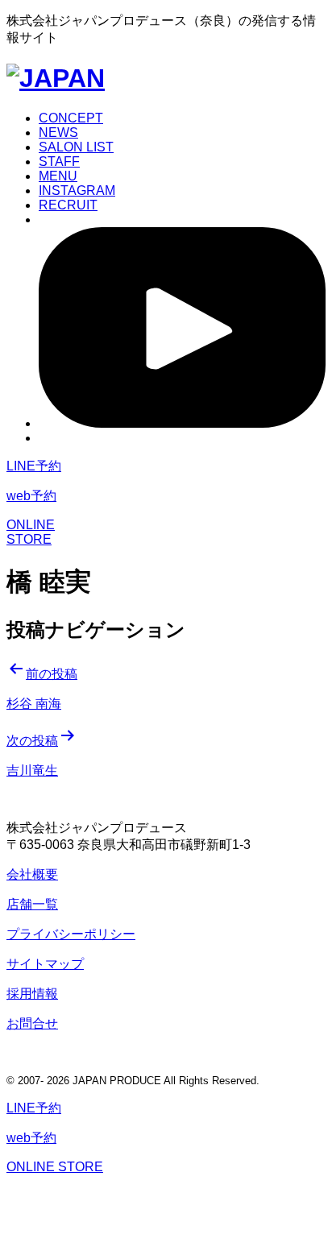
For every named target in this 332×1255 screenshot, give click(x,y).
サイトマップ (45, 964)
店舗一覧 (32, 904)
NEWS (58, 132)
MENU (58, 176)
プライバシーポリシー (70, 934)
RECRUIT (68, 205)
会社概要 (32, 874)
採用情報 (32, 993)
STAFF (59, 161)
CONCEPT (71, 118)
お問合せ (32, 1023)
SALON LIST (76, 147)
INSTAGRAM (77, 190)
